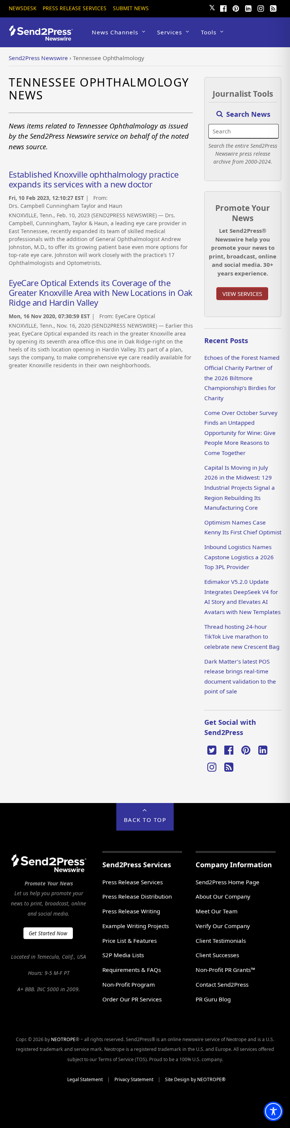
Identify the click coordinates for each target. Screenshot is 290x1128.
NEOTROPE (63, 1039)
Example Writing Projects (135, 926)
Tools (208, 32)
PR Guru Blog (213, 999)
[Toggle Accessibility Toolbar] (273, 1111)
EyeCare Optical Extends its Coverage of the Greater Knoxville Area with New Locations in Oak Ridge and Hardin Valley (101, 292)
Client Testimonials (221, 940)
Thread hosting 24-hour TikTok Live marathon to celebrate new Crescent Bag (241, 636)
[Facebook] (223, 7)
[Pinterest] (236, 7)
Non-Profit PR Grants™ (225, 969)
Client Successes (217, 955)
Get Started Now (48, 933)
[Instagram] (261, 7)
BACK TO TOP (145, 819)
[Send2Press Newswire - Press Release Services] (44, 37)
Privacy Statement (133, 1079)
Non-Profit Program (128, 984)
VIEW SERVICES (242, 293)
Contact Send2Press (222, 984)
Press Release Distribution (137, 896)
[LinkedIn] (248, 7)
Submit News (131, 8)
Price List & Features (129, 940)
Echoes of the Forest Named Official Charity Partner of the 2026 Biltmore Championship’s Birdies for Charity (241, 377)
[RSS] (273, 7)
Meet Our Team (217, 911)
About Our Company (223, 896)
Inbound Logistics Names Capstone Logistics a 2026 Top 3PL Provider (239, 557)
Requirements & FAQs (131, 969)
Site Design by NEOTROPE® (195, 1079)
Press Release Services (74, 8)
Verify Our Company (223, 926)
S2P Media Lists (123, 955)
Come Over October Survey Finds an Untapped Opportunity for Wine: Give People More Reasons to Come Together (241, 432)
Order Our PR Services (132, 999)
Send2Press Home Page (227, 882)
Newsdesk (22, 8)
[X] (211, 749)
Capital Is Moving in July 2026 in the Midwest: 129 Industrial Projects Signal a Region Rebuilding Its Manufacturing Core (239, 487)
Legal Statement (85, 1079)
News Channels (115, 32)
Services (169, 32)
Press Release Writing (131, 911)
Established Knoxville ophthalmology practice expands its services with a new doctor (94, 179)
